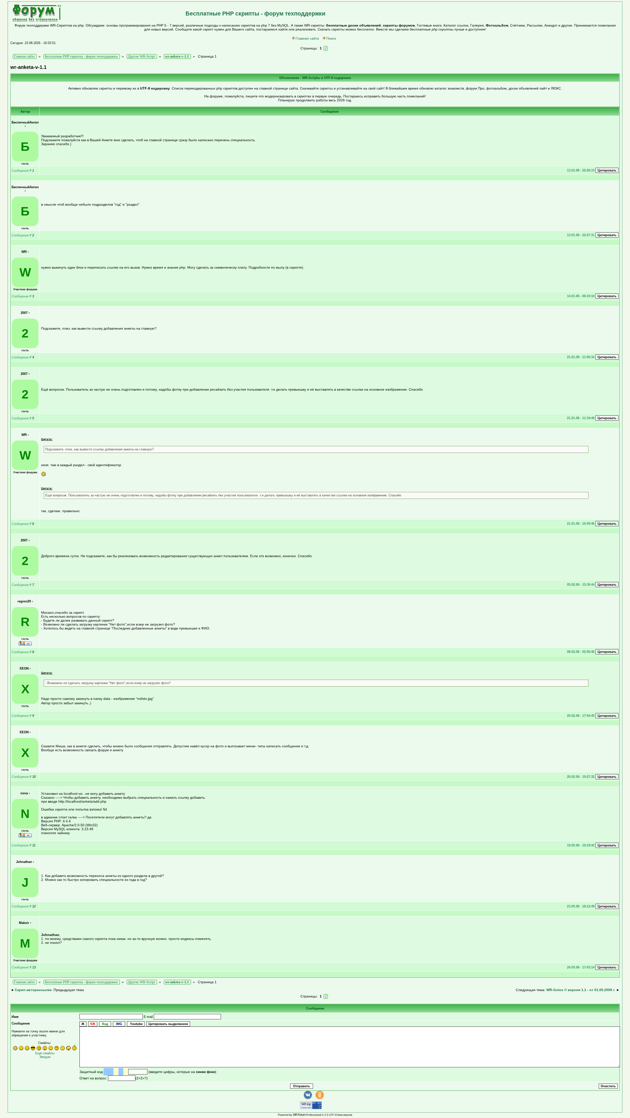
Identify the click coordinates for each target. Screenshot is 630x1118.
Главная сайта (307, 38)
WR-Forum (299, 1115)
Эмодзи (44, 1057)
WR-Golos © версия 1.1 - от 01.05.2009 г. (580, 990)
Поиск (331, 38)
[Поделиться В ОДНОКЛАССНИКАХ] (319, 1095)
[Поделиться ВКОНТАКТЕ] (308, 1095)
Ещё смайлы (44, 1053)
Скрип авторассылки (33, 990)
